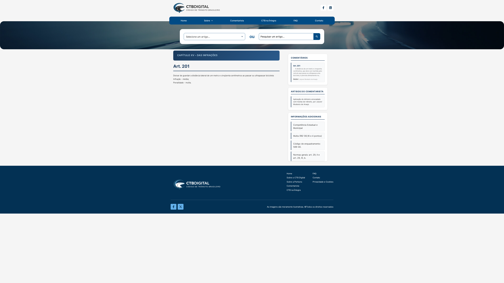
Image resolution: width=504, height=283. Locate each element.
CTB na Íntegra (268, 20)
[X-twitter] (180, 207)
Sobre (207, 20)
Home (184, 20)
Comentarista (237, 20)
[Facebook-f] (323, 8)
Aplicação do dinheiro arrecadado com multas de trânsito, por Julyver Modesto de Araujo (307, 101)
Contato (319, 20)
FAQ (296, 20)
